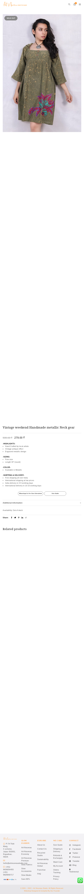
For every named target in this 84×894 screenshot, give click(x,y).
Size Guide (55, 493)
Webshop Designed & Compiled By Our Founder (42, 891)
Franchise (41, 870)
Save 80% (25, 879)
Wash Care (57, 862)
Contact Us (41, 849)
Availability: (7, 510)
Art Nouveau (26, 847)
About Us (41, 845)
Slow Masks (26, 875)
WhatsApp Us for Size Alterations (30, 493)
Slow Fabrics (26, 865)
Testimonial (74, 872)
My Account (58, 866)
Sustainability (43, 859)
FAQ (39, 874)
